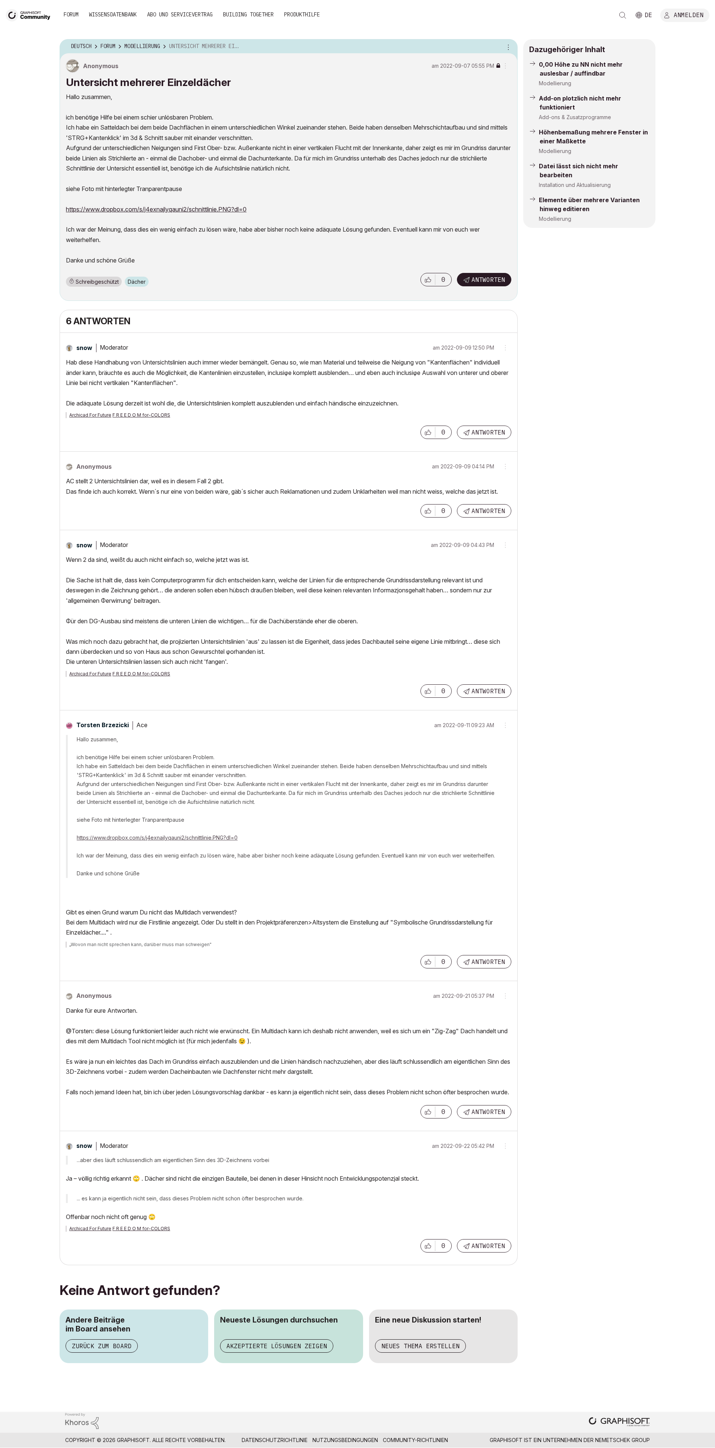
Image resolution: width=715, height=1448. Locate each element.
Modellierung (555, 83)
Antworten (488, 279)
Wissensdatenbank (113, 14)
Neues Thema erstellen (420, 1346)
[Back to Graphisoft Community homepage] (30, 14)
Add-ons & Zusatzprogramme (575, 117)
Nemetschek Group (622, 1440)
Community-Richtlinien (415, 1440)
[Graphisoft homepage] (619, 1422)
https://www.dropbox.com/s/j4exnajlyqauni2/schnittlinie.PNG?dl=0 (156, 209)
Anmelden (688, 14)
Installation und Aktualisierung (575, 185)
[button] (428, 279)
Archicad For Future (90, 415)
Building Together (248, 14)
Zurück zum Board (101, 1346)
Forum (71, 14)
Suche (622, 15)
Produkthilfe (302, 14)
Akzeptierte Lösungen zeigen (276, 1346)
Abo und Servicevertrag (180, 14)
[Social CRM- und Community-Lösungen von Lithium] (82, 1420)
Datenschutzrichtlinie (275, 1440)
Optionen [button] (507, 46)
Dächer (137, 282)
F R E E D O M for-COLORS (141, 415)
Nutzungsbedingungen (345, 1440)
